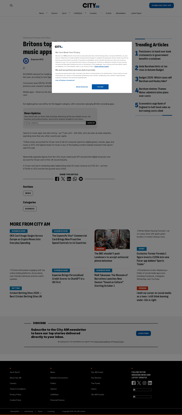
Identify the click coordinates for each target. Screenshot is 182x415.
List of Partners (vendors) (65, 80)
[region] (92, 67)
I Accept (100, 87)
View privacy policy (101, 66)
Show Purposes (82, 87)
